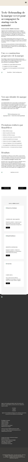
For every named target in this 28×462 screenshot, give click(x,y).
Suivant (21, 188)
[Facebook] (11, 452)
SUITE (8, 227)
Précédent (7, 188)
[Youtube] (15, 452)
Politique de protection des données (16, 455)
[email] (17, 452)
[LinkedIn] (13, 452)
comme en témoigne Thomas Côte (12, 159)
